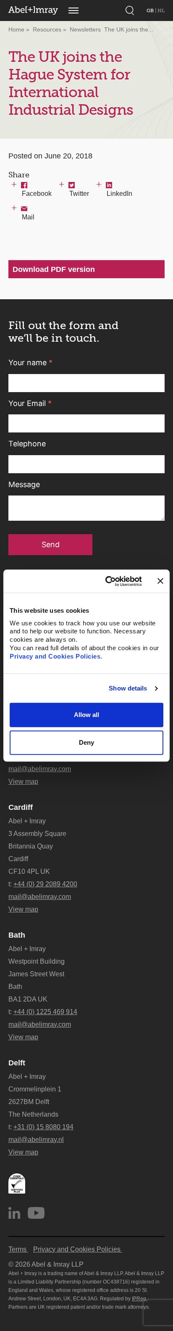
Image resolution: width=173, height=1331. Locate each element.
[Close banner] (160, 581)
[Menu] (73, 10)
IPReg (139, 1299)
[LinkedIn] (14, 1213)
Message (24, 484)
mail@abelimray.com (39, 768)
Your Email (30, 403)
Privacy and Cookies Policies (55, 656)
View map (23, 781)
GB (151, 10)
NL (161, 10)
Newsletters (85, 29)
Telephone (27, 443)
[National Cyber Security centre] (16, 1183)
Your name (30, 362)
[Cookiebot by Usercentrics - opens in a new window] (107, 581)
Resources (47, 29)
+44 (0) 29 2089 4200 (45, 884)
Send (51, 544)
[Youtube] (36, 1213)
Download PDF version (54, 269)
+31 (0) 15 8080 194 (43, 1127)
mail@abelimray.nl (36, 1139)
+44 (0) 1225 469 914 (45, 1011)
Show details (128, 688)
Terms (18, 1249)
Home (16, 29)
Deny (86, 742)
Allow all (86, 715)
